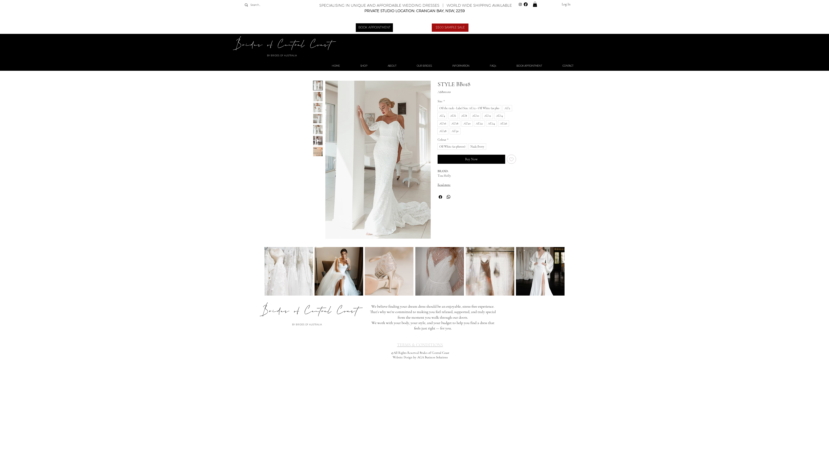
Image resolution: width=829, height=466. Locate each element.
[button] (535, 4)
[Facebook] (526, 4)
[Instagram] (520, 4)
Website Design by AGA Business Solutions (420, 357)
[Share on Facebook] (440, 197)
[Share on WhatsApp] (448, 197)
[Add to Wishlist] (511, 159)
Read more (444, 185)
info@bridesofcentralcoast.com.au (545, 309)
